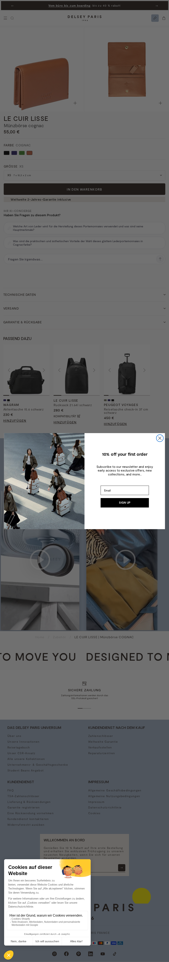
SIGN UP (124, 502)
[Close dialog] (159, 438)
